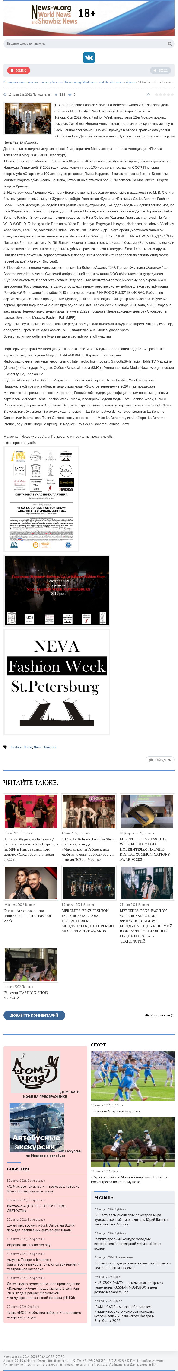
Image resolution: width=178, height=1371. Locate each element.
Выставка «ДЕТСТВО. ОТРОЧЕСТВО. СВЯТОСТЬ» (36, 1208)
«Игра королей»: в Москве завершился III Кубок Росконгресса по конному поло (129, 1179)
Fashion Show (21, 747)
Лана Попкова (45, 747)
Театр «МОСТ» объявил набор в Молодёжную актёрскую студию (44, 1314)
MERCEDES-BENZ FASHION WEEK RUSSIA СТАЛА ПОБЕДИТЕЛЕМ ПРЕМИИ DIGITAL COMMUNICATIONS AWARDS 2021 (145, 849)
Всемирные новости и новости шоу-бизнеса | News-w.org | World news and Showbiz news (63, 82)
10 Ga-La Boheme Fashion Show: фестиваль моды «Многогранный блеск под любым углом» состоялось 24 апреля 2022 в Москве (89, 849)
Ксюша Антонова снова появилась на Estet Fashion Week (27, 915)
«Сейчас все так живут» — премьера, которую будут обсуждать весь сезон (43, 1188)
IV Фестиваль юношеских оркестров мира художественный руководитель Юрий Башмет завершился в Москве (131, 1219)
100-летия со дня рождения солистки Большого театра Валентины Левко (132, 1265)
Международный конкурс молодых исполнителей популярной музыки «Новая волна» (127, 1244)
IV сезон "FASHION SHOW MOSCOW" (25, 995)
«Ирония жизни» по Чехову (28, 1244)
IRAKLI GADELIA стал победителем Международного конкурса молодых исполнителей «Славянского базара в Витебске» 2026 (124, 1313)
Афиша (130, 82)
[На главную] (54, 13)
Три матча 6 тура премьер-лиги (115, 1111)
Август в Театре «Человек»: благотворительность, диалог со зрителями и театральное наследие (43, 1264)
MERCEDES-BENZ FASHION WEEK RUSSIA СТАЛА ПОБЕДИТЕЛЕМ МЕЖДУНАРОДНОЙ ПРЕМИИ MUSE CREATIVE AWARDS (88, 921)
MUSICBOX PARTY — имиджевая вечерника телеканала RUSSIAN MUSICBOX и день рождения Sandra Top (128, 1287)
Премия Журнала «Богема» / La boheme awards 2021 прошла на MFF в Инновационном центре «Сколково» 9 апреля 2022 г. (30, 849)
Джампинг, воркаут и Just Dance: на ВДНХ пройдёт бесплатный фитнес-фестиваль (41, 1227)
